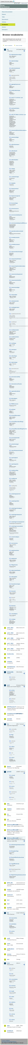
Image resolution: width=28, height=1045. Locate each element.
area (12, 973)
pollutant (13, 409)
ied (8, 819)
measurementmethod (13, 280)
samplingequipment (13, 493)
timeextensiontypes (13, 584)
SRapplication (13, 564)
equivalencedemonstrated (13, 231)
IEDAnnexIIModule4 (11, 838)
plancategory (13, 398)
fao (8, 724)
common (9, 661)
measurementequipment (13, 274)
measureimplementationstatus (13, 266)
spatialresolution (13, 550)
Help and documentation (7, 11)
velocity (13, 1014)
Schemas (4, 22)
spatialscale (13, 558)
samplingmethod (13, 501)
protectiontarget (13, 444)
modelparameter (13, 329)
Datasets (4, 14)
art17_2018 (10, 648)
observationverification (13, 383)
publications (10, 949)
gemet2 (9, 771)
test (8, 959)
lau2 (8, 903)
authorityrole (13, 150)
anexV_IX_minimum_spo (13, 97)
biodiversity (10, 654)
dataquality (10, 672)
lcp (8, 912)
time (12, 1008)
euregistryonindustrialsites (11, 713)
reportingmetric (13, 464)
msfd (8, 938)
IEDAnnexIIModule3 (11, 830)
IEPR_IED (10, 882)
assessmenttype (13, 137)
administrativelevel (13, 68)
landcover (10, 894)
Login (17, 3)
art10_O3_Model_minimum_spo (13, 114)
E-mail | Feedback (6, 1040)
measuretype (13, 294)
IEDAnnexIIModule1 (11, 824)
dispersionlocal (13, 188)
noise (8, 943)
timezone (13, 605)
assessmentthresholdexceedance (13, 130)
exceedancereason (13, 244)
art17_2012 (10, 643)
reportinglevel (13, 457)
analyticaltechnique (13, 90)
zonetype (13, 619)
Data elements (5, 19)
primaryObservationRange (13, 421)
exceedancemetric (13, 237)
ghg (8, 803)
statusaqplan (13, 576)
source (12, 786)
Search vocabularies (8, 45)
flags (12, 734)
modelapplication (13, 307)
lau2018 (9, 907)
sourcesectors (13, 543)
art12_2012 (10, 627)
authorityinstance (13, 144)
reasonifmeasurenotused (13, 450)
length (12, 991)
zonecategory (13, 613)
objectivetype (13, 362)
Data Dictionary (12, 9)
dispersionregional (13, 195)
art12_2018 (10, 633)
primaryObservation (13, 415)
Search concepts (19, 45)
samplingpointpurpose (13, 514)
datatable (13, 183)
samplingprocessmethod (13, 526)
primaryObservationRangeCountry (13, 428)
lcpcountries (13, 917)
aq (8, 49)
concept (13, 775)
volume (13, 1019)
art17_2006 (10, 638)
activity (12, 690)
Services (4, 27)
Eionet (7, 9)
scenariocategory (13, 536)
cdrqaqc (13, 168)
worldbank (10, 1030)
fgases (9, 766)
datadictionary (11, 666)
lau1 (8, 900)
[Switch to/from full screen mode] (19, 3)
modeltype (13, 343)
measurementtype (13, 287)
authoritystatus (13, 159)
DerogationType (13, 851)
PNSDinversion (13, 403)
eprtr (8, 685)
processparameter (13, 437)
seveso (9, 954)
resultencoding (13, 470)
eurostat (9, 718)
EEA (8, 1)
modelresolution (13, 336)
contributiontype (13, 176)
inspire (9, 889)
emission (13, 985)
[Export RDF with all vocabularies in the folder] (24, 51)
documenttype (13, 203)
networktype (13, 355)
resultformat (13, 478)
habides (9, 809)
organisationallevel (13, 391)
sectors (13, 931)
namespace (13, 349)
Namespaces (5, 29)
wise (8, 1025)
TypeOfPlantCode (13, 863)
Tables (3, 17)
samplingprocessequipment (13, 521)
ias (8, 814)
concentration (13, 979)
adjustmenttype (13, 60)
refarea (12, 746)
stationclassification (13, 570)
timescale (13, 591)
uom (8, 963)
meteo (12, 996)
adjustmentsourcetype (13, 54)
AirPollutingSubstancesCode (13, 844)
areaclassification (13, 108)
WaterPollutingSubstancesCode (13, 874)
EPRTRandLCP (11, 707)
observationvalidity (13, 376)
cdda (8, 657)
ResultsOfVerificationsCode (13, 857)
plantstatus (13, 924)
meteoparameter (13, 301)
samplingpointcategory (13, 508)
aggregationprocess (13, 84)
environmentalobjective (13, 214)
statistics (13, 1002)
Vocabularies (5, 24)
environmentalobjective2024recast (13, 223)
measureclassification (13, 258)
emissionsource (13, 208)
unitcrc (12, 757)
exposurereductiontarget (13, 251)
